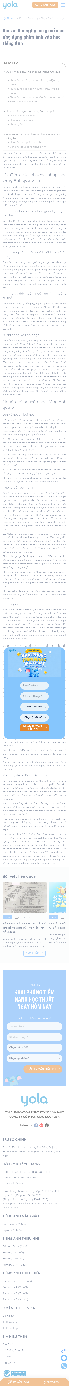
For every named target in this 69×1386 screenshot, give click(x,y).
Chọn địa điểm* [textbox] (33, 717)
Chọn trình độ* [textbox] (33, 707)
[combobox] (34, 707)
